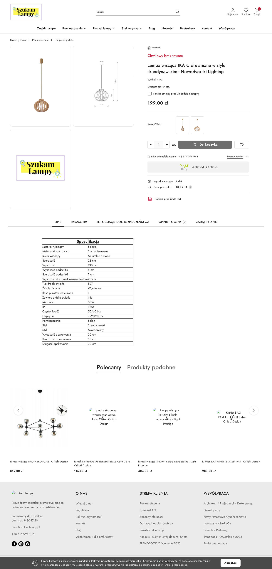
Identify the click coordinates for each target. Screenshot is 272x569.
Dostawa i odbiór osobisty (156, 523)
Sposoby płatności (151, 517)
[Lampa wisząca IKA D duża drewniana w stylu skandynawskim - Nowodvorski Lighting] (197, 125)
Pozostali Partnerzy (216, 530)
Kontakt (80, 523)
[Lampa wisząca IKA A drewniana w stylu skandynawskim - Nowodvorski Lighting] (182, 125)
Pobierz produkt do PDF (168, 199)
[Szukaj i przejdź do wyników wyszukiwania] (177, 12)
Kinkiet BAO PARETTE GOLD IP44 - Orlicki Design (231, 461)
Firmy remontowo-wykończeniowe (225, 517)
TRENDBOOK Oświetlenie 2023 (160, 543)
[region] (190, 125)
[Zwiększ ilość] (166, 145)
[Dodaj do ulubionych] (241, 145)
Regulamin (82, 510)
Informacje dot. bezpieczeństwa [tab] (123, 222)
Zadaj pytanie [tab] (206, 222)
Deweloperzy (212, 510)
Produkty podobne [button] (151, 367)
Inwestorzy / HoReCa (217, 523)
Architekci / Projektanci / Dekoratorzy (228, 503)
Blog (79, 530)
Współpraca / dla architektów (94, 537)
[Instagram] (20, 543)
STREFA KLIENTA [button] (154, 493)
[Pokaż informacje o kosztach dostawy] (190, 187)
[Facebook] (14, 543)
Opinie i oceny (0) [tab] (173, 222)
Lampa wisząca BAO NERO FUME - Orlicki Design (39, 461)
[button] (74, 28)
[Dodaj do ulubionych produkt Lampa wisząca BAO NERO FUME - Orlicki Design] (65, 382)
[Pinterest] (27, 543)
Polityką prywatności (103, 561)
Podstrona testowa (215, 543)
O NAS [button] (82, 493)
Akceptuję (230, 563)
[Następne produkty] (253, 410)
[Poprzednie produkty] (18, 410)
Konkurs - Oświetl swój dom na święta (163, 537)
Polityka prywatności (88, 517)
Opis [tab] (58, 222)
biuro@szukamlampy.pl (26, 527)
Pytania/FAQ (148, 510)
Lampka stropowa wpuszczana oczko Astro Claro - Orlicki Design (103, 463)
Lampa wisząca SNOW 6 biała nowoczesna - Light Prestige (167, 463)
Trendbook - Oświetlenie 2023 (223, 537)
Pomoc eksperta (150, 503)
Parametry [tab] (79, 222)
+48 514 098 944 (23, 534)
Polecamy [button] (109, 367)
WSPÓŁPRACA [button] (216, 493)
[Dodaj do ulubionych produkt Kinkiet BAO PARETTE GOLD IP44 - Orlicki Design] (257, 382)
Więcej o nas (84, 503)
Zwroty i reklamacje (152, 530)
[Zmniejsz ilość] (150, 145)
